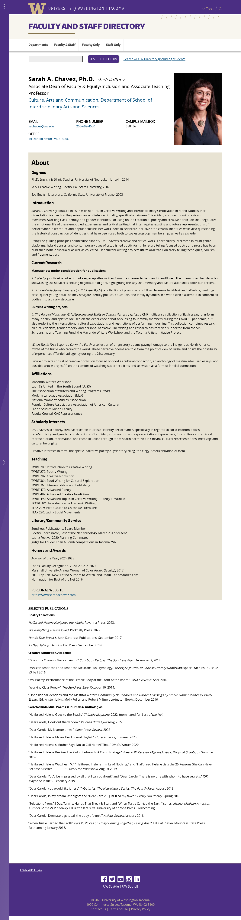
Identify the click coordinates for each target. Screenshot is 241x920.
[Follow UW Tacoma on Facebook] (104, 879)
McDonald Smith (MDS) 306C (48, 139)
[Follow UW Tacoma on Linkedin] (137, 879)
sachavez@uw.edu (41, 126)
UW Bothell (130, 886)
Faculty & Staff (65, 45)
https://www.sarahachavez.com (53, 595)
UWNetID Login (31, 870)
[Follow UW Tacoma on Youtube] (120, 879)
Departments (38, 45)
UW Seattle (111, 886)
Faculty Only (91, 45)
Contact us (98, 909)
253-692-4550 (85, 126)
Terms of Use (118, 909)
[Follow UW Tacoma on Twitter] (112, 879)
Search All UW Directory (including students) (155, 59)
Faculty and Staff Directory (86, 26)
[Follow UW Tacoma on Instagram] (129, 879)
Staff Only (113, 45)
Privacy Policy (140, 909)
